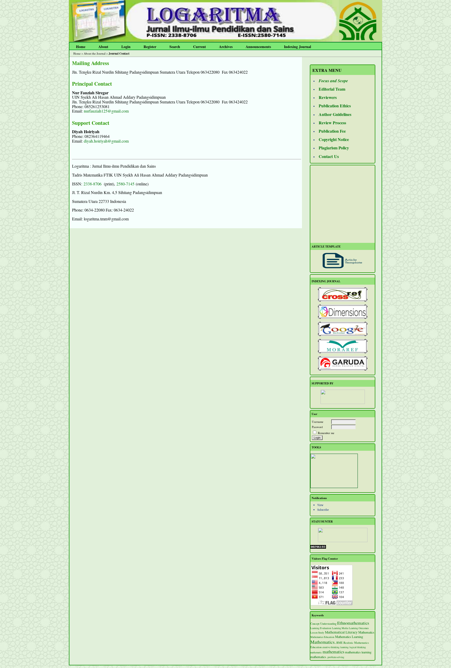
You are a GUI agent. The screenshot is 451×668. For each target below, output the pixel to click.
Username (317, 422)
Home (80, 46)
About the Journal (94, 53)
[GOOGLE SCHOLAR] (342, 329)
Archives (226, 46)
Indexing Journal (297, 46)
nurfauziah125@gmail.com (106, 111)
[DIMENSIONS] (342, 311)
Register (150, 46)
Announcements (258, 46)
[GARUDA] (342, 363)
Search (174, 46)
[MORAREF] (342, 346)
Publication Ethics (335, 106)
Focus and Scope (333, 81)
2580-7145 (125, 183)
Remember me (326, 433)
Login (125, 46)
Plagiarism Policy (334, 148)
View (320, 505)
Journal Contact (119, 53)
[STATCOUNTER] (342, 535)
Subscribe (323, 510)
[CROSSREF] (342, 294)
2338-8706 (93, 183)
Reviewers (328, 97)
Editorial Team (332, 89)
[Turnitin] (334, 487)
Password (317, 427)
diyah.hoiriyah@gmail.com (106, 141)
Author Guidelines (335, 114)
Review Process (332, 123)
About (103, 46)
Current (199, 46)
